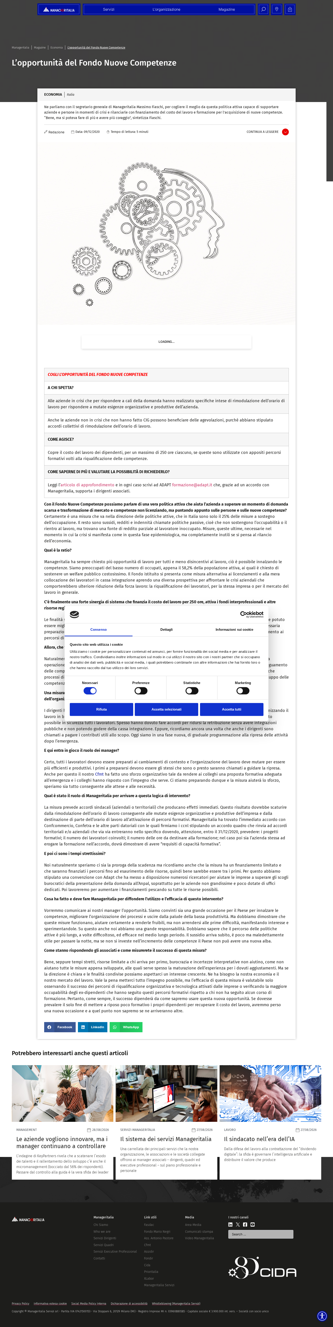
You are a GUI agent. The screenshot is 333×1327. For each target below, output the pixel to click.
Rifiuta (101, 709)
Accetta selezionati (166, 709)
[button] (60, 1027)
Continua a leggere (263, 132)
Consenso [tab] (98, 629)
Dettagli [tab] (166, 629)
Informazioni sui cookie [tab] (234, 629)
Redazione (56, 132)
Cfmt (99, 774)
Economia (57, 47)
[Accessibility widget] (322, 1316)
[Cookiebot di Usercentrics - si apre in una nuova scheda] (243, 614)
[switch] (141, 690)
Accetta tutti (231, 709)
